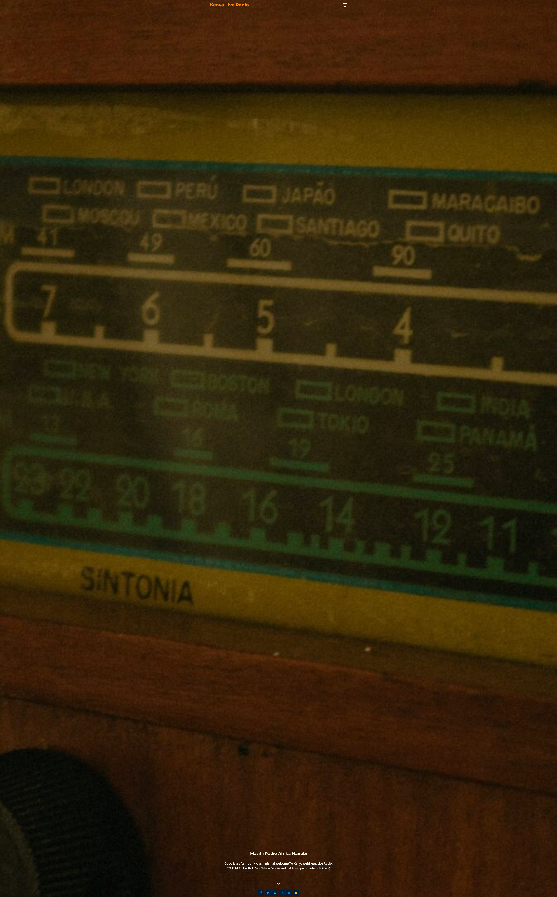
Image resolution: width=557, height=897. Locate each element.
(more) (326, 868)
